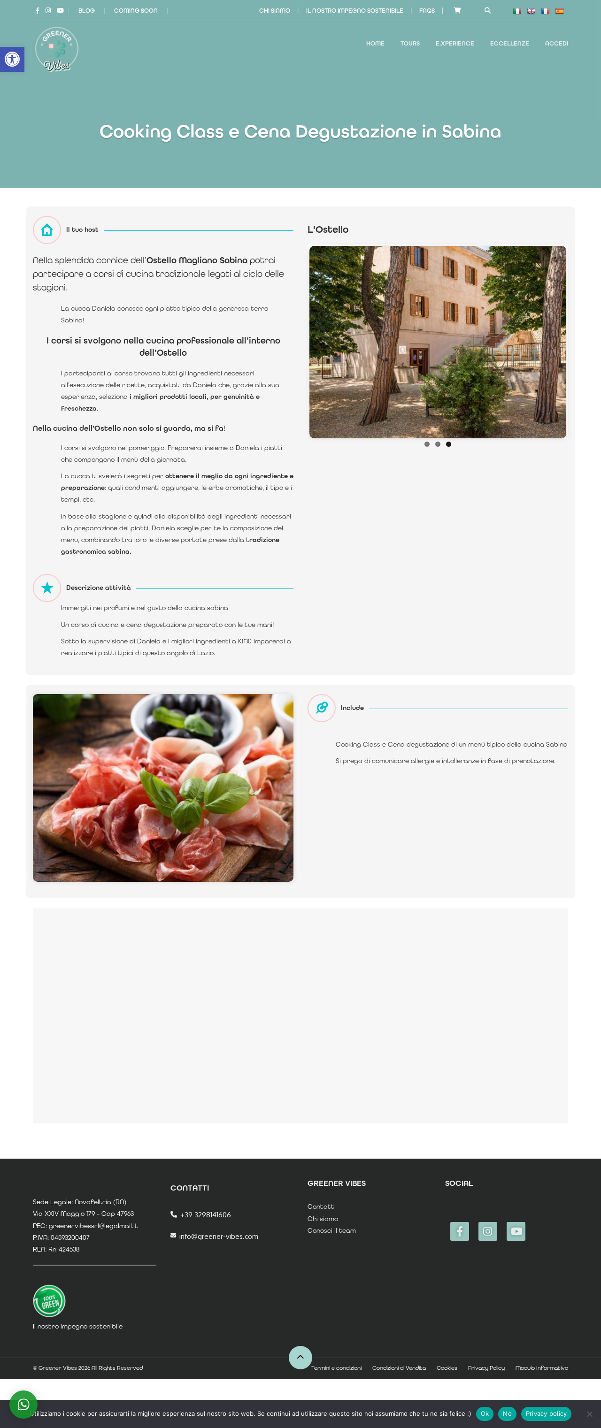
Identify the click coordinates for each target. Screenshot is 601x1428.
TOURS (410, 43)
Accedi (556, 43)
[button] (12, 59)
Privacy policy (546, 1413)
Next (580, 340)
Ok (485, 1413)
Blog (86, 10)
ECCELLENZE (509, 43)
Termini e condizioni (336, 1368)
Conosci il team (332, 1230)
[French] (545, 11)
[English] (531, 11)
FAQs (427, 10)
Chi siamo (274, 10)
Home (375, 43)
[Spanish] (559, 11)
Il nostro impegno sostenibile (354, 10)
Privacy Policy (486, 1368)
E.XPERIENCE (455, 43)
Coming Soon (136, 10)
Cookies (447, 1368)
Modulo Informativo (542, 1368)
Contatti (322, 1206)
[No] (589, 1414)
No (507, 1413)
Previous (295, 340)
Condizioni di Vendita (399, 1368)
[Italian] (517, 11)
